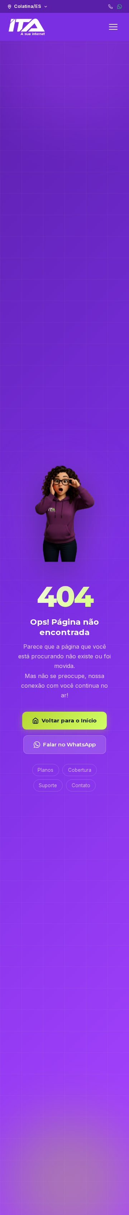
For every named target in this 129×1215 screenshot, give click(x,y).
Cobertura (79, 770)
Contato (81, 785)
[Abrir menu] (113, 27)
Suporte (48, 785)
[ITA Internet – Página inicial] (27, 27)
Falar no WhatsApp (69, 744)
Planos (45, 770)
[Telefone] (110, 6)
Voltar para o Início (69, 720)
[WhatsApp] (119, 6)
